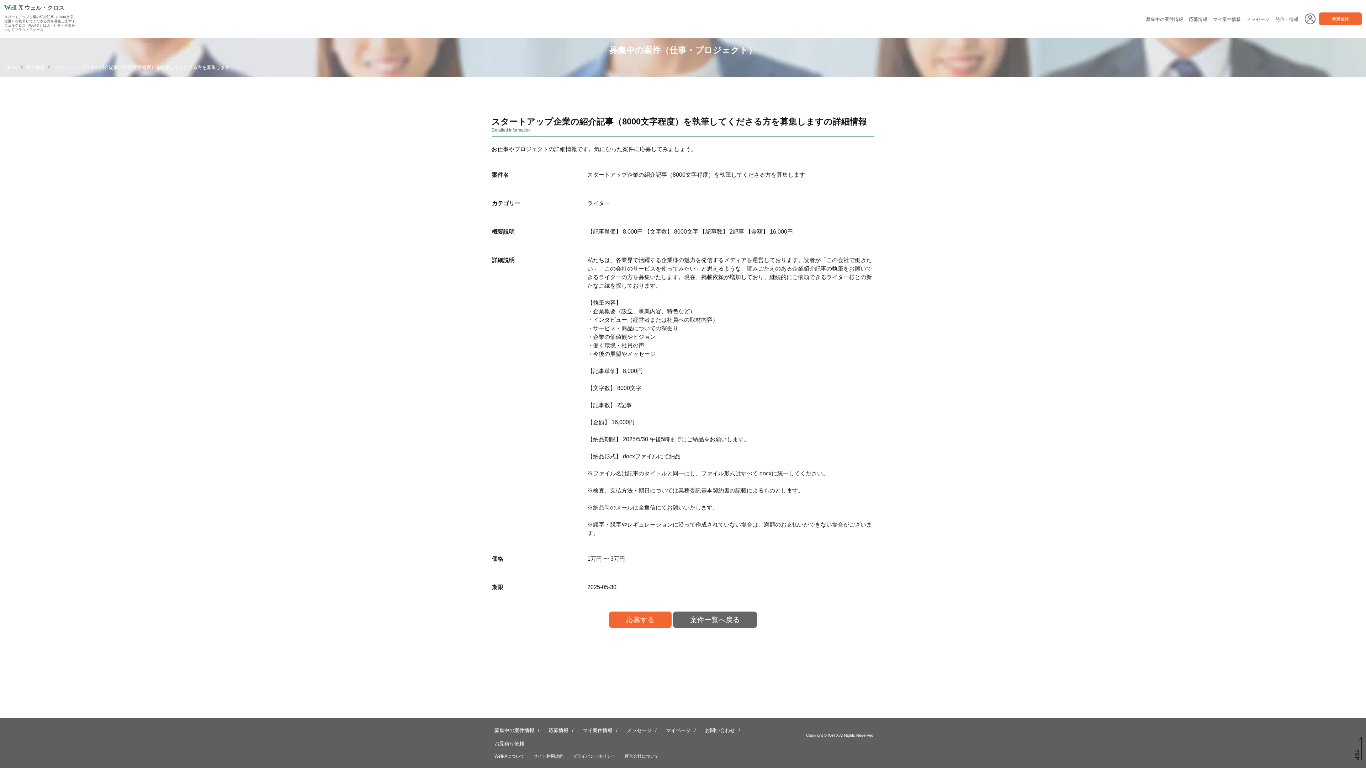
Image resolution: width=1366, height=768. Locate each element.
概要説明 (503, 232)
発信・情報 (1286, 19)
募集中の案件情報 (1164, 19)
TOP (1357, 755)
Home (12, 67)
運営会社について (642, 756)
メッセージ (1258, 19)
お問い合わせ (720, 730)
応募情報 (1198, 19)
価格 (497, 559)
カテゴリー (506, 203)
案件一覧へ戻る (715, 620)
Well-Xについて (509, 756)
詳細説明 (503, 260)
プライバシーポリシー (594, 756)
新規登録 (1340, 18)
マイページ (678, 730)
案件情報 (35, 67)
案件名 (500, 175)
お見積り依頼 (509, 743)
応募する (640, 620)
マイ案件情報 (1227, 19)
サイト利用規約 (548, 756)
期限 (497, 587)
